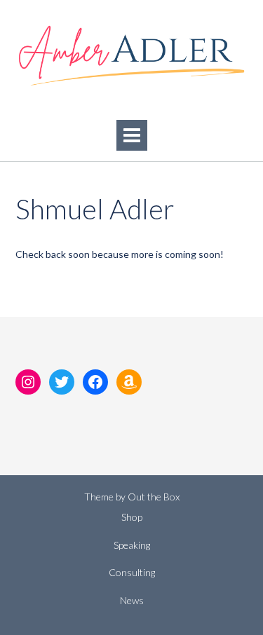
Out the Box (154, 497)
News (132, 600)
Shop (131, 517)
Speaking (132, 545)
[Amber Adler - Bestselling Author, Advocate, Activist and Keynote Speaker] (131, 56)
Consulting (132, 572)
